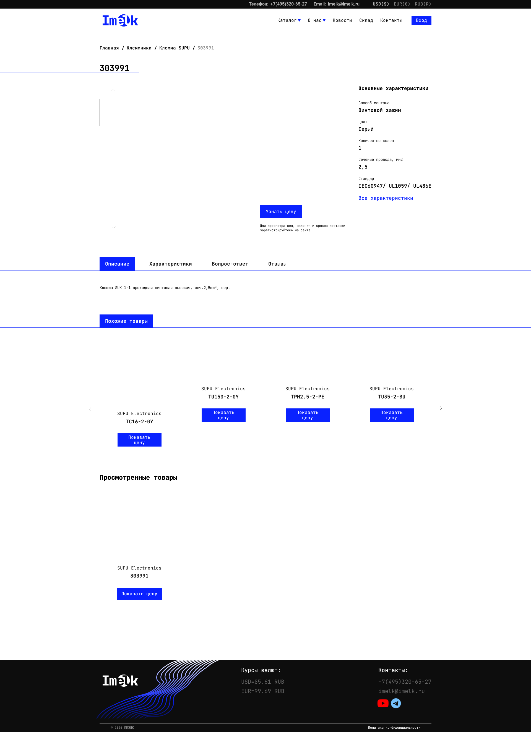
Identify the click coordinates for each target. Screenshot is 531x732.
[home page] (120, 20)
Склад (366, 20)
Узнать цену (281, 211)
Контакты (391, 20)
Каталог (287, 20)
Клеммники (139, 48)
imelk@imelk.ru (344, 4)
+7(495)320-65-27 (288, 4)
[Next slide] (441, 409)
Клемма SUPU (174, 48)
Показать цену (139, 439)
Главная (111, 48)
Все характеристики (385, 198)
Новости (342, 20)
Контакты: (393, 670)
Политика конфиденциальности (394, 728)
